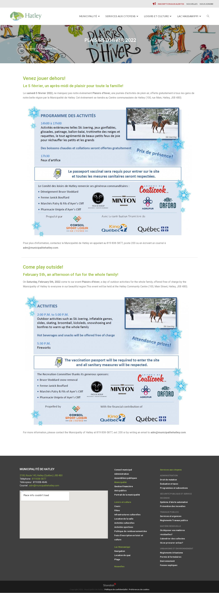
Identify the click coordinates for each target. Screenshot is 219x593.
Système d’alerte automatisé (174, 502)
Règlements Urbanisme (171, 553)
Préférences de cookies (139, 589)
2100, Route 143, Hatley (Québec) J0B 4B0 (41, 475)
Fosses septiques (168, 565)
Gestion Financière (123, 486)
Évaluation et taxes (169, 484)
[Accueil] (22, 48)
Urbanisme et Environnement (176, 548)
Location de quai (122, 555)
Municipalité (120, 482)
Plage (117, 559)
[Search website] (208, 16)
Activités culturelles (124, 523)
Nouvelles (191, 4)
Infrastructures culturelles (127, 514)
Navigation (119, 551)
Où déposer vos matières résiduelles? (172, 532)
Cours (117, 506)
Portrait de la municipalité (127, 495)
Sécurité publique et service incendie (176, 496)
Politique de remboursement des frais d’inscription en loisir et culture (130, 535)
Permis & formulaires (170, 557)
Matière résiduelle (170, 526)
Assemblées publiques (125, 478)
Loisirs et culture (122, 502)
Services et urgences (170, 516)
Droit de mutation (168, 479)
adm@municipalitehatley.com (44, 485)
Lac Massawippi (122, 547)
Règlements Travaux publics (174, 520)
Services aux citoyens (171, 470)
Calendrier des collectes (172, 538)
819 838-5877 (39, 479)
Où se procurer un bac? (171, 543)
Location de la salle (123, 519)
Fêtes (117, 510)
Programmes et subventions (174, 488)
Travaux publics (169, 512)
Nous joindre (206, 4)
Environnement (167, 561)
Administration (121, 474)
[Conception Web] (109, 585)
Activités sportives (123, 527)
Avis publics (120, 490)
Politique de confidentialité (116, 589)
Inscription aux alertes (171, 4)
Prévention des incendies (172, 506)
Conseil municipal (123, 470)
